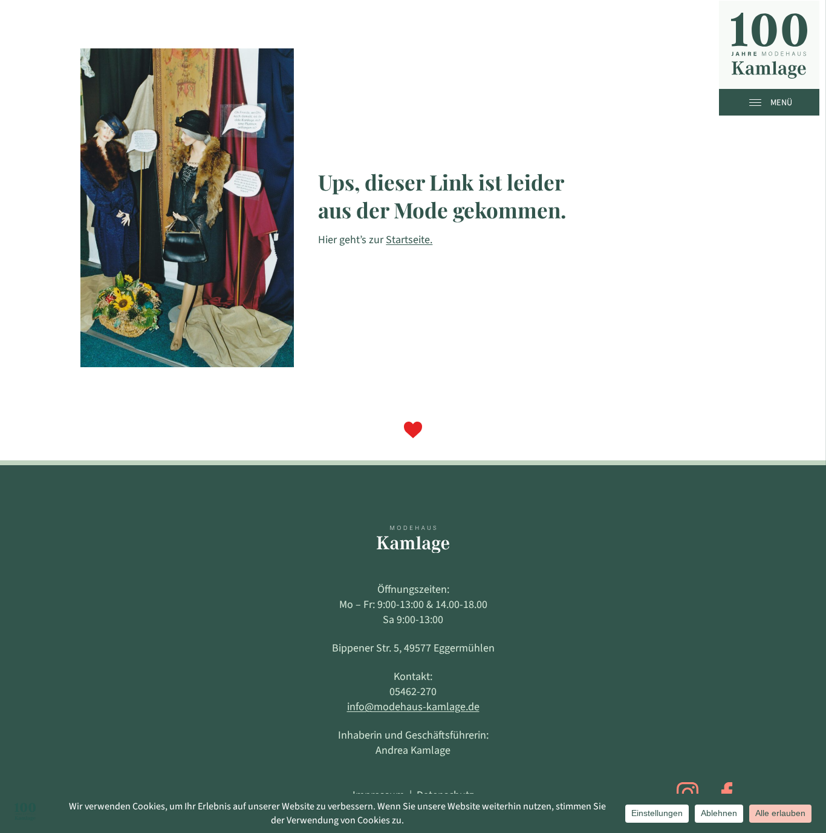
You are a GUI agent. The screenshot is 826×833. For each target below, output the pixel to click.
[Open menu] (758, 102)
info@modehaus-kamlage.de (413, 706)
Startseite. (409, 239)
